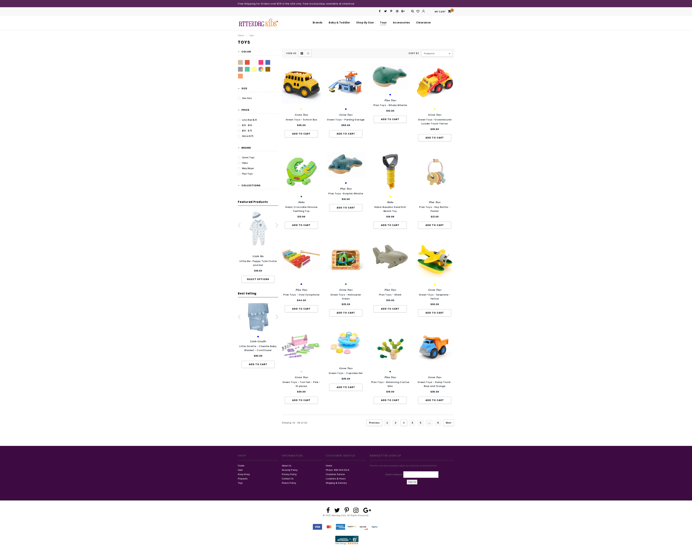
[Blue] (267, 62)
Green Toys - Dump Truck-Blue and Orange (435, 384)
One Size (247, 98)
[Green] (247, 69)
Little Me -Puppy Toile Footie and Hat (258, 263)
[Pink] (260, 62)
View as (291, 53)
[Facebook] (379, 11)
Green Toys (248, 157)
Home (241, 35)
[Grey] (240, 69)
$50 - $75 (247, 130)
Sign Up (412, 482)
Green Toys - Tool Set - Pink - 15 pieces (301, 384)
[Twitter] (385, 11)
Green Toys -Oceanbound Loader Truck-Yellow (434, 121)
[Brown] (267, 69)
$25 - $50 (247, 125)
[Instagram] (397, 11)
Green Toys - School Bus (301, 119)
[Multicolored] (260, 69)
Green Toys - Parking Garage (346, 119)
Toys (251, 35)
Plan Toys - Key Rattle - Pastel (434, 209)
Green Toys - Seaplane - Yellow (435, 296)
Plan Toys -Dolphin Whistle (345, 193)
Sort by (414, 53)
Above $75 (247, 136)
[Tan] (240, 62)
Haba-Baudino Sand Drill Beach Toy (390, 209)
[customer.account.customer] (423, 11)
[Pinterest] (391, 11)
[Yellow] (254, 69)
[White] (254, 62)
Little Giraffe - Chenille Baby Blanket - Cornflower (258, 348)
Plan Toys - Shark (390, 294)
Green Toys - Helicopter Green (345, 296)
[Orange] (240, 76)
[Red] (247, 62)
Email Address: (394, 474)
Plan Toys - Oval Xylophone (301, 294)
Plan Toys (247, 174)
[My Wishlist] (418, 11)
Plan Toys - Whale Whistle (390, 105)
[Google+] (403, 11)
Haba (245, 163)
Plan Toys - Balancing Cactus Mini (390, 384)
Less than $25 (249, 120)
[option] (258, 247)
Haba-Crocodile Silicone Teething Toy (301, 209)
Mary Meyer (248, 168)
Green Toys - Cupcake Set (346, 373)
